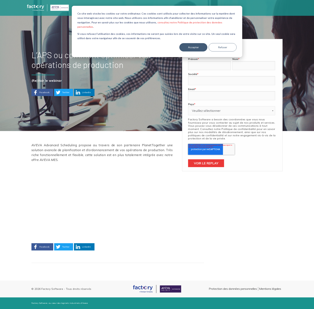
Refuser (222, 47)
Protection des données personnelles (233, 289)
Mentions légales (270, 289)
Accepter (193, 47)
